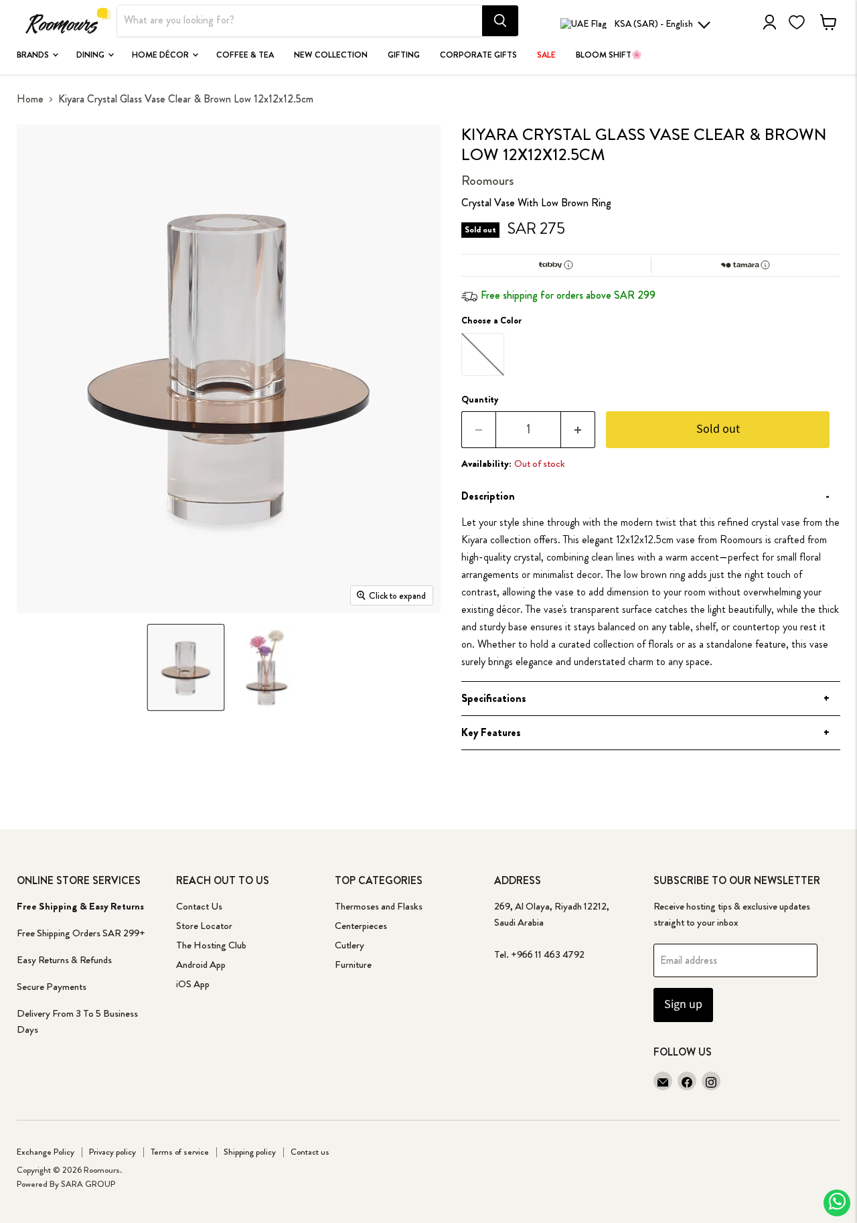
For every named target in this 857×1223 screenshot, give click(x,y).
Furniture (353, 964)
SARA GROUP (88, 1183)
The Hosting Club (211, 945)
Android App (201, 964)
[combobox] (299, 20)
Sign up (683, 1004)
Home (30, 99)
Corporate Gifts (478, 55)
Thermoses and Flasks (378, 906)
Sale (546, 55)
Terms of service (180, 1151)
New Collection (331, 55)
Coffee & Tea (245, 55)
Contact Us (199, 906)
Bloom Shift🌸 (609, 55)
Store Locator (204, 925)
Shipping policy (250, 1151)
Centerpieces (361, 925)
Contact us (310, 1151)
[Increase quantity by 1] (578, 429)
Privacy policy (112, 1151)
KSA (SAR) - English (653, 23)
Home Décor (161, 55)
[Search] (500, 20)
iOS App (193, 984)
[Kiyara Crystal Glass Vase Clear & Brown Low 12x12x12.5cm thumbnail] (185, 667)
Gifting (404, 55)
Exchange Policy (45, 1151)
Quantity (480, 399)
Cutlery (349, 945)
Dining (91, 55)
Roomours (487, 180)
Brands (34, 55)
